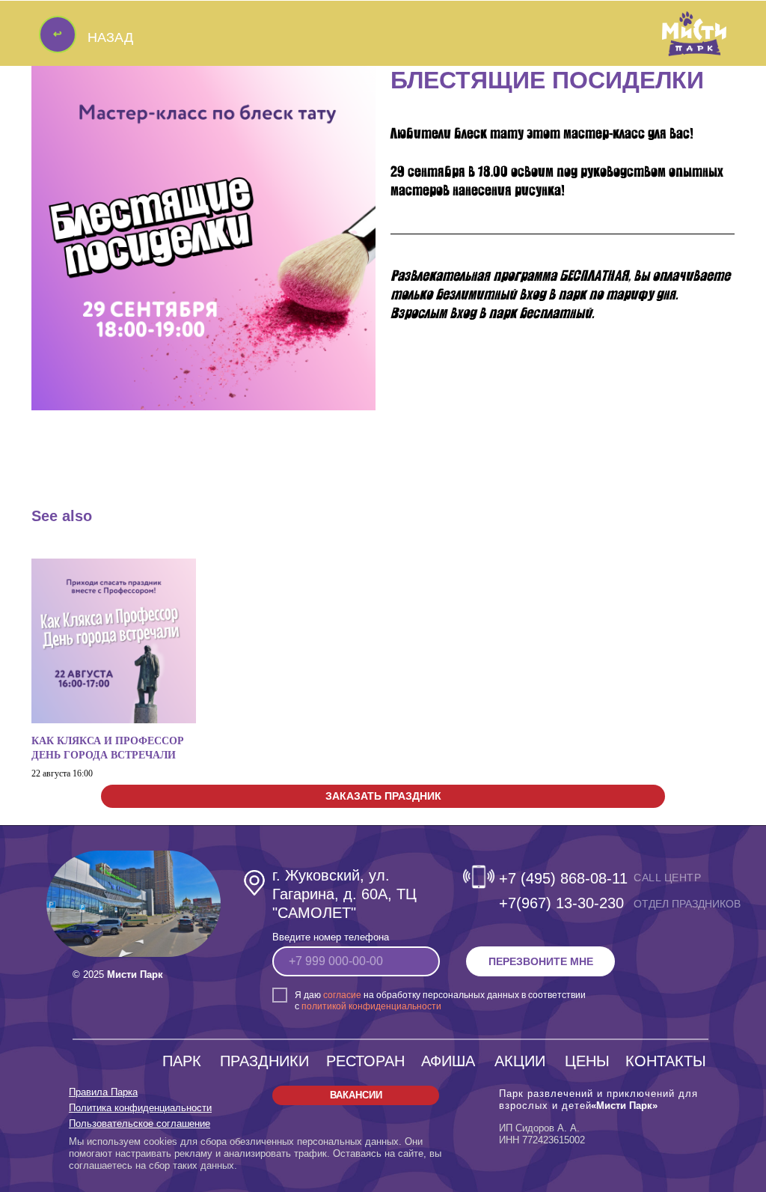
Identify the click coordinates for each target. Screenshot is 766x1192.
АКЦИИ (519, 1061)
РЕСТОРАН (365, 1061)
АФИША (448, 1061)
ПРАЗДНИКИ (264, 1061)
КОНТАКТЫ (665, 1061)
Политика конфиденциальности (140, 1107)
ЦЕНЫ (587, 1061)
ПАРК (181, 1061)
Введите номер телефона (330, 937)
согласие (342, 995)
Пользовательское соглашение (139, 1123)
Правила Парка (103, 1092)
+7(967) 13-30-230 (561, 903)
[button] (383, 796)
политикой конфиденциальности (371, 1006)
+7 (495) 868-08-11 (563, 878)
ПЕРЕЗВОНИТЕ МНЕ (540, 961)
